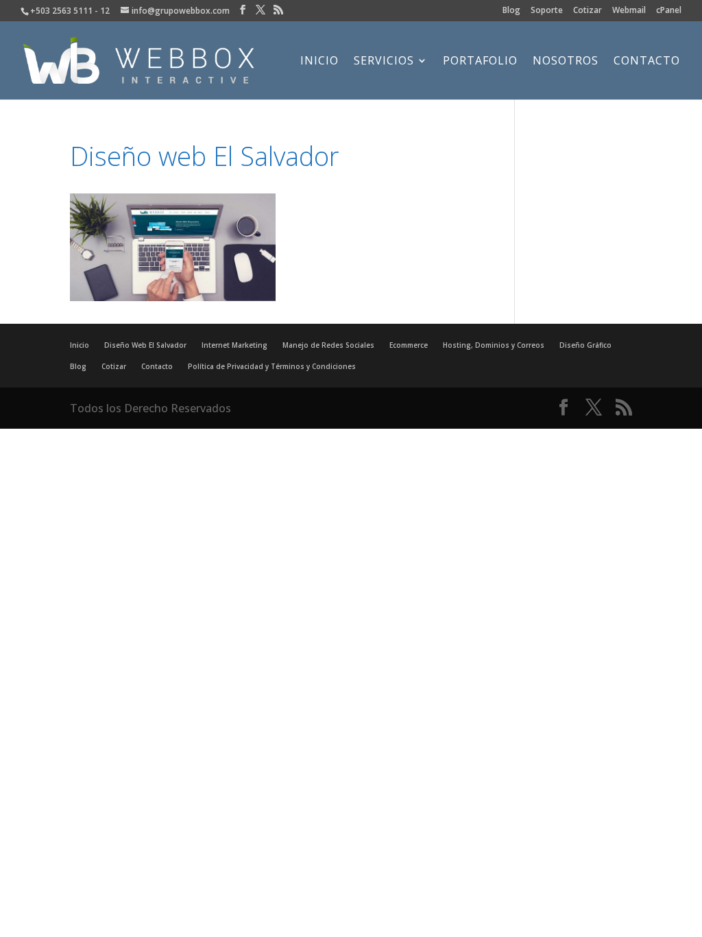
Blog (511, 11)
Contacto (647, 62)
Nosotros (565, 62)
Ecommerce (408, 345)
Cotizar (587, 11)
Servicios (384, 62)
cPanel (668, 11)
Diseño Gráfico (585, 345)
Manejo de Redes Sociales (328, 345)
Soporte (547, 11)
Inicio (319, 62)
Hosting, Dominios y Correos (493, 345)
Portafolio (480, 62)
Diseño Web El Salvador (145, 345)
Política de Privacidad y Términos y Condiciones (272, 366)
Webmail (629, 11)
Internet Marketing (234, 345)
